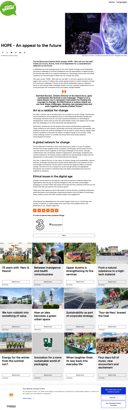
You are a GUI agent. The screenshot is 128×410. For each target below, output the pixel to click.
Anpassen (112, 397)
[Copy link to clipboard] (24, 52)
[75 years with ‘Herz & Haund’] (16, 253)
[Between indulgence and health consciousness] (48, 253)
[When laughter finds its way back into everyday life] (80, 343)
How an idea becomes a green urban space (45, 316)
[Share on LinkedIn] (20, 52)
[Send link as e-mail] (11, 52)
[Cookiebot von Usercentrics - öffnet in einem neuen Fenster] (11, 406)
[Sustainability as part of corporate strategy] (80, 298)
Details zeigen (27, 398)
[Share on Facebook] (3, 52)
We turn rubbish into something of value (15, 314)
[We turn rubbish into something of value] (16, 298)
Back (64, 235)
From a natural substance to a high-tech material (111, 271)
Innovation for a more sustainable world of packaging (48, 361)
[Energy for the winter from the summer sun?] (16, 343)
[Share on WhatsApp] (16, 52)
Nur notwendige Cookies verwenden (113, 404)
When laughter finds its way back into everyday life (79, 361)
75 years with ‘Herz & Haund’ (15, 269)
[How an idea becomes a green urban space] (48, 298)
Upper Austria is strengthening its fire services (79, 271)
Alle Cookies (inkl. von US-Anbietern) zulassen (113, 391)
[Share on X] (7, 52)
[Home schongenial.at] (8, 8)
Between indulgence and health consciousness (47, 271)
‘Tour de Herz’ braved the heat (112, 314)
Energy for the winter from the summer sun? (16, 361)
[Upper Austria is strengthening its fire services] (80, 253)
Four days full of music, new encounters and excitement (108, 362)
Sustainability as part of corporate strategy (79, 314)
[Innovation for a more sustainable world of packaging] (48, 343)
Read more (11, 282)
